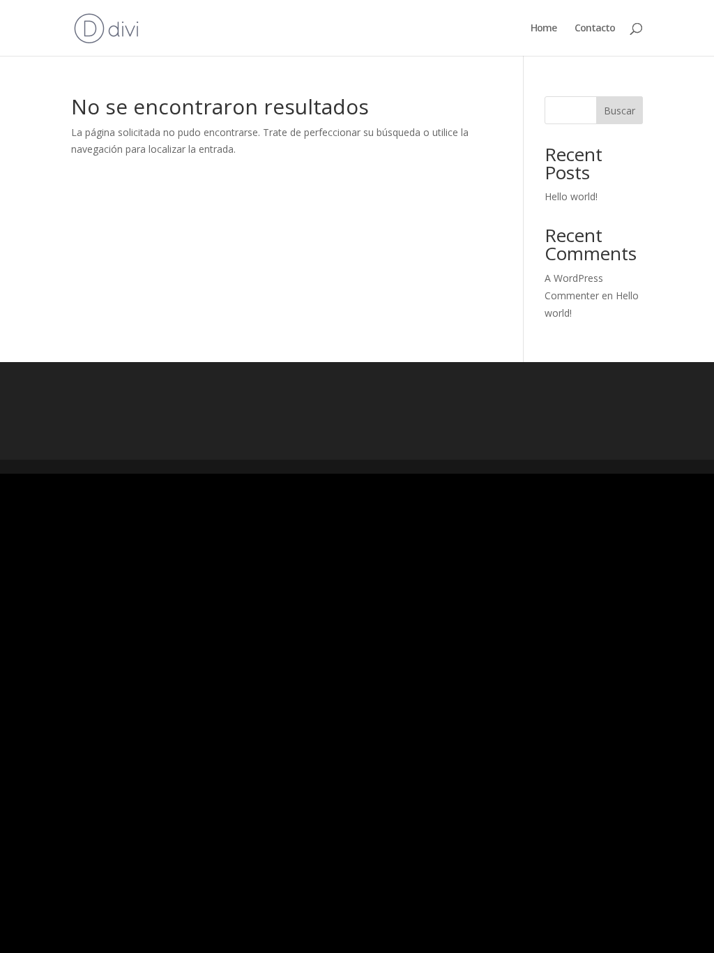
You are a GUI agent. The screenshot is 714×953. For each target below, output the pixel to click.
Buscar (619, 110)
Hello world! (571, 196)
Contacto (595, 28)
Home (543, 28)
